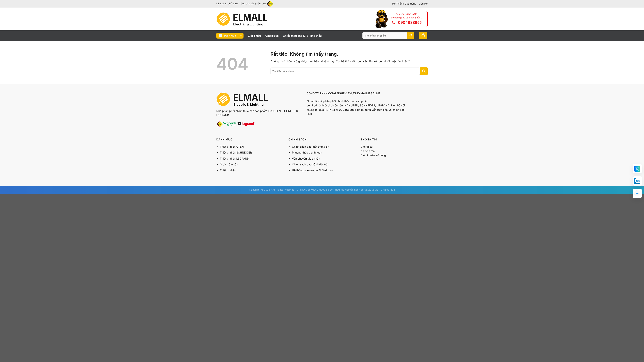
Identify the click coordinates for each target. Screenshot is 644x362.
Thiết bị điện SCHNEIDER (236, 152)
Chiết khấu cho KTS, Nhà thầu (302, 35)
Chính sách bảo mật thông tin (310, 146)
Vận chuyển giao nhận (306, 158)
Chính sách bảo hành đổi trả (310, 164)
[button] (637, 168)
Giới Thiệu (254, 35)
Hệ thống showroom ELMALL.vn (312, 170)
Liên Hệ (423, 3)
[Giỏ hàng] (423, 35)
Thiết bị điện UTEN (232, 146)
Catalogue (272, 35)
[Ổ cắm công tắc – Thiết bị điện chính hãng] (241, 19)
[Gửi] (410, 35)
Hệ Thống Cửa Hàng (404, 3)
